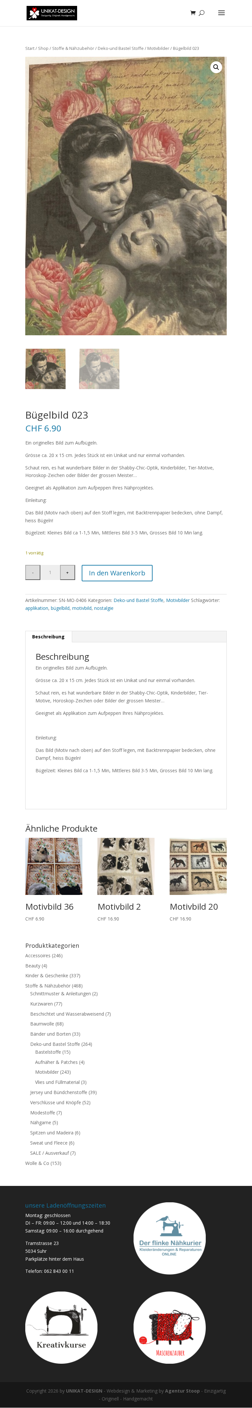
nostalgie (104, 608)
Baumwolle (42, 1024)
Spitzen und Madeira (52, 1132)
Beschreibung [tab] (48, 636)
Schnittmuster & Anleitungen (60, 993)
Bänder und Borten (50, 1034)
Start (29, 48)
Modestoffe (42, 1112)
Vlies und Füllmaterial (57, 1082)
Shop (43, 48)
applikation (36, 608)
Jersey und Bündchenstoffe (58, 1092)
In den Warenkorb (117, 573)
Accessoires (38, 955)
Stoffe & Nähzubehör (73, 48)
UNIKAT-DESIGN (84, 1391)
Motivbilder (158, 48)
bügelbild (60, 608)
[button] (216, 67)
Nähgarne (40, 1122)
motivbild (82, 608)
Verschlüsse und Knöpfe (55, 1102)
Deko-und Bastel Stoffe (121, 48)
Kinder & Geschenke (46, 975)
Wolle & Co (37, 1163)
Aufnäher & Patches (56, 1062)
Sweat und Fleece (49, 1143)
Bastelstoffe (48, 1052)
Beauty (32, 966)
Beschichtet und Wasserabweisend (67, 1014)
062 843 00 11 (59, 1271)
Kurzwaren (41, 1004)
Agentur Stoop (182, 1391)
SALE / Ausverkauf (49, 1153)
